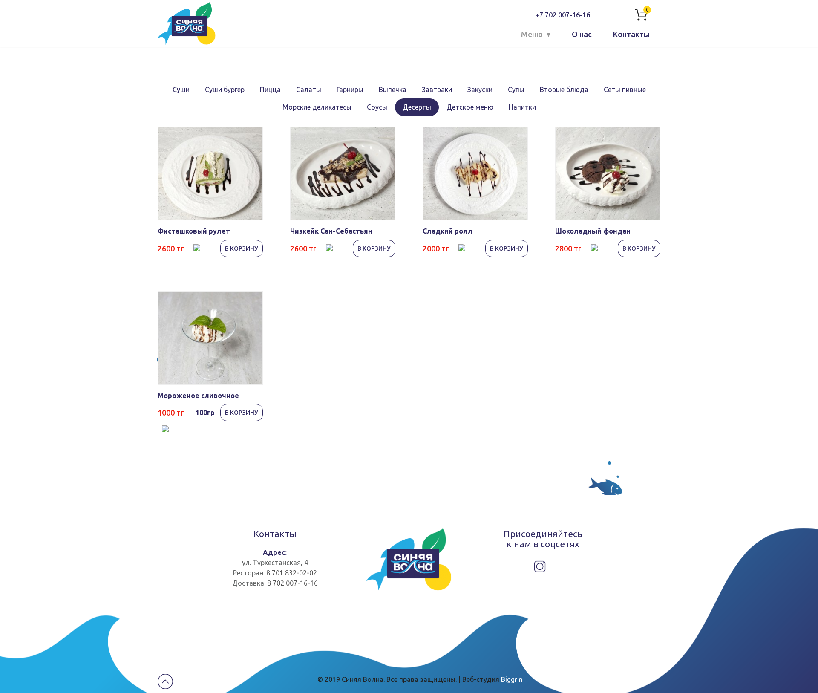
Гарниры (350, 89)
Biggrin (512, 679)
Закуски (480, 89)
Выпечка (392, 89)
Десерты (417, 107)
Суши (181, 89)
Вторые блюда (564, 89)
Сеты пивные (625, 89)
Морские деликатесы (316, 107)
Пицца (270, 89)
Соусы (377, 107)
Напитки (522, 107)
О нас (582, 34)
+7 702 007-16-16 (563, 15)
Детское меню (469, 107)
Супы (516, 89)
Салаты (308, 89)
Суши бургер (225, 89)
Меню (532, 34)
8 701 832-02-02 (291, 572)
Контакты (631, 34)
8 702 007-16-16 (292, 583)
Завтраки (437, 89)
